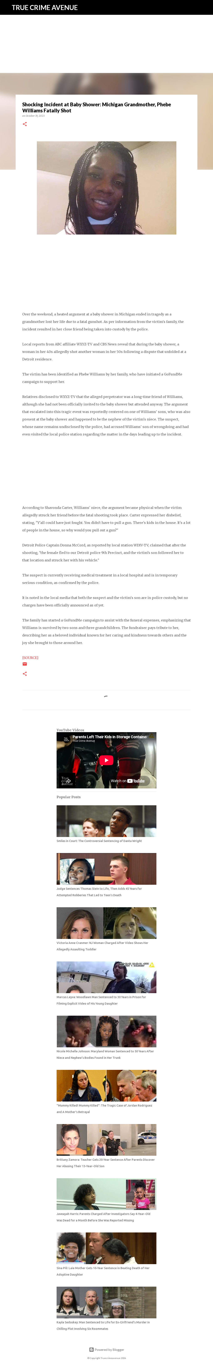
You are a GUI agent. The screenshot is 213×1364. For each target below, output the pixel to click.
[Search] (207, 8)
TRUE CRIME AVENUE (45, 7)
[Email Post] (24, 665)
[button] (24, 124)
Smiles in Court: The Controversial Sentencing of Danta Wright (99, 841)
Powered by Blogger (109, 1349)
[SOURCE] (30, 658)
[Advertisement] (106, 29)
